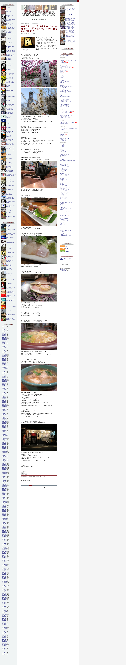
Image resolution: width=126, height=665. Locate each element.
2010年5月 (4, 526)
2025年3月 (4, 349)
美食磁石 (61, 77)
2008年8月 (4, 553)
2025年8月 (4, 342)
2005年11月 (4, 597)
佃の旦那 (61, 209)
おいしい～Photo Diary (64, 136)
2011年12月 (4, 501)
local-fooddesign (62, 145)
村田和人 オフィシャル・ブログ (65, 235)
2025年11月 (4, 338)
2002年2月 (4, 653)
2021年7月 (4, 370)
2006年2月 (4, 593)
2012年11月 (4, 486)
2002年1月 (4, 655)
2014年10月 (4, 468)
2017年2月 (4, 433)
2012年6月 (4, 493)
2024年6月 (4, 360)
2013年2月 (4, 483)
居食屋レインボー (63, 71)
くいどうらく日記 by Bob (64, 105)
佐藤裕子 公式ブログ (64, 234)
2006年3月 (4, 591)
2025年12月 (4, 337)
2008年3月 (4, 560)
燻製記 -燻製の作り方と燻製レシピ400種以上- (68, 160)
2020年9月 (4, 383)
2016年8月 (4, 440)
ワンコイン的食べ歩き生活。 (65, 106)
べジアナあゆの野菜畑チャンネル (65, 78)
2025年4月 (4, 347)
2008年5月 (4, 557)
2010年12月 (4, 517)
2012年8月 (4, 490)
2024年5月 (4, 362)
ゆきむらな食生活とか (64, 164)
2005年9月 (4, 599)
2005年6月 (4, 603)
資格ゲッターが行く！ (64, 65)
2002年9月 (4, 645)
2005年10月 (4, 598)
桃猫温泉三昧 (62, 171)
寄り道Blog (62, 144)
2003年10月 (4, 628)
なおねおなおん (62, 223)
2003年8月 (4, 631)
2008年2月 (4, 561)
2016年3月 (4, 446)
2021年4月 (4, 374)
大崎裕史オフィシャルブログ (65, 117)
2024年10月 (4, 355)
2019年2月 (4, 401)
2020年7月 (4, 385)
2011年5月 (4, 510)
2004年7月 (4, 616)
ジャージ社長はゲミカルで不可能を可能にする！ (68, 128)
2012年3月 (4, 497)
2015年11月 (4, 451)
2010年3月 (4, 528)
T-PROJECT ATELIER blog (64, 225)
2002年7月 (4, 648)
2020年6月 (4, 387)
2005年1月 (4, 610)
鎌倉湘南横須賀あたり (36, 23)
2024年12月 (4, 353)
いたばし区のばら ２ (64, 151)
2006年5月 (4, 589)
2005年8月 (4, 601)
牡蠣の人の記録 (62, 129)
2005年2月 (4, 609)
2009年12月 (4, 532)
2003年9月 (4, 630)
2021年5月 (4, 372)
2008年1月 (4, 563)
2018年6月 (4, 412)
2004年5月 (4, 619)
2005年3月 (4, 607)
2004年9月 (4, 615)
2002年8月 (4, 647)
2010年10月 (4, 519)
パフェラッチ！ (62, 204)
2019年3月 (4, 400)
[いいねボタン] (22, 473)
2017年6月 (4, 427)
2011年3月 (4, 513)
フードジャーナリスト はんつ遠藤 (66, 111)
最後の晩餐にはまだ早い (64, 66)
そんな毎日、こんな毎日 (64, 140)
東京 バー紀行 (62, 199)
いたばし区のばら (63, 188)
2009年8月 (4, 538)
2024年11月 (4, 354)
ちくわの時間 (62, 134)
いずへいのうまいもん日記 (64, 189)
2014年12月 (4, 465)
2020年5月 (4, 388)
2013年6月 (4, 477)
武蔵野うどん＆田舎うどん (64, 174)
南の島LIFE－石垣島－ (64, 227)
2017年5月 (4, 429)
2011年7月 (4, 507)
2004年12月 (4, 611)
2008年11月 (4, 549)
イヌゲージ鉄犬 (62, 219)
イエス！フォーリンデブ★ (64, 193)
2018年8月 (4, 409)
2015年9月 (4, 454)
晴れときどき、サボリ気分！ (65, 138)
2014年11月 (4, 467)
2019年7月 (4, 395)
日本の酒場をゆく (63, 62)
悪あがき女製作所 (63, 165)
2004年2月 (4, 623)
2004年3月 (4, 622)
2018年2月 (4, 417)
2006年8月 (4, 585)
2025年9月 (4, 341)
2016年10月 (4, 438)
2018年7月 (4, 410)
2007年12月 (4, 564)
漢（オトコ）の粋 (63, 155)
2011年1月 (4, 515)
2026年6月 (4, 329)
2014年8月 (4, 471)
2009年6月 (4, 540)
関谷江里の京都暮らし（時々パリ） (66, 91)
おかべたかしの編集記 (64, 218)
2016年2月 (4, 447)
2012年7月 (4, 492)
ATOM (66, 248)
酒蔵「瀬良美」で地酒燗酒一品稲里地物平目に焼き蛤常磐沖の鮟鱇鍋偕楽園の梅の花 (39, 28)
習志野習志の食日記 (63, 179)
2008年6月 (4, 556)
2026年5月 (4, 330)
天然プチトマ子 (62, 135)
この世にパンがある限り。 (64, 104)
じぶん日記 (62, 95)
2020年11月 (4, 380)
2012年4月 (4, 496)
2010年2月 (4, 530)
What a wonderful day (63, 169)
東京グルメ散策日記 (63, 190)
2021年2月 (4, 376)
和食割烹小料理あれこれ (26, 23)
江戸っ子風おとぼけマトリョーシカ (66, 202)
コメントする (32, 33)
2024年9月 (4, 356)
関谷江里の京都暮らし (64, 197)
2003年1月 (4, 640)
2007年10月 (4, 567)
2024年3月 (4, 364)
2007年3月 (4, 576)
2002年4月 (4, 651)
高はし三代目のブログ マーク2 (65, 123)
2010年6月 (4, 525)
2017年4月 (4, 430)
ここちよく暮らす (63, 139)
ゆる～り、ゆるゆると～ (64, 175)
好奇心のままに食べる (64, 215)
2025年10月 (4, 339)
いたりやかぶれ (62, 180)
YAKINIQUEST (62, 168)
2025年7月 (4, 343)
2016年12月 (4, 435)
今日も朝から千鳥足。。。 (64, 185)
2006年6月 (4, 588)
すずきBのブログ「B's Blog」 (65, 154)
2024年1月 (4, 367)
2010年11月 (4, 518)
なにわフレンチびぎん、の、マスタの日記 (67, 122)
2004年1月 (4, 624)
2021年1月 (4, 377)
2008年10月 (4, 551)
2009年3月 (4, 544)
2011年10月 (4, 504)
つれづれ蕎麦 (62, 89)
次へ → (45, 487)
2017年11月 (4, 421)
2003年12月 (4, 626)
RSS (66, 246)
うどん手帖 (62, 146)
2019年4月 (4, 398)
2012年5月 (4, 494)
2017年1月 (4, 434)
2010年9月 (4, 521)
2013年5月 (4, 479)
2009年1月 (4, 547)
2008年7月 (4, 555)
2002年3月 (4, 652)
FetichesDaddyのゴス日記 (64, 166)
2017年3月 (4, 431)
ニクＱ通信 (62, 178)
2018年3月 (4, 416)
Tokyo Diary (62, 200)
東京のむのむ (62, 76)
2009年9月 (4, 536)
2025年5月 (4, 346)
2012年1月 (4, 500)
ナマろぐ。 (62, 75)
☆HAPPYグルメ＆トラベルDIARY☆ (66, 101)
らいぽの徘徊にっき (63, 205)
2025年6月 (4, 345)
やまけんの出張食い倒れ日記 (65, 96)
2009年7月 (4, 539)
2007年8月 (4, 569)
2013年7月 (4, 476)
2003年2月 (4, 639)
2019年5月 (4, 397)
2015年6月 (4, 458)
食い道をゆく (62, 203)
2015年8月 (4, 455)
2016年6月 (4, 442)
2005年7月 (4, 602)
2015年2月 (4, 463)
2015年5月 (4, 459)
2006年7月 (4, 586)
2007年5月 (4, 573)
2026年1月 (4, 335)
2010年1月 (4, 531)
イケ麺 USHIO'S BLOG (64, 68)
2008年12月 (4, 548)
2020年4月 (4, 389)
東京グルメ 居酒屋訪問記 (64, 192)
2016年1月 (4, 448)
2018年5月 (4, 413)
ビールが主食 (62, 80)
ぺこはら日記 (62, 150)
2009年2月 (4, 546)
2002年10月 (4, 644)
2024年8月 (4, 358)
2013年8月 (4, 475)
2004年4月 (4, 620)
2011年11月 (4, 502)
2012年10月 (4, 488)
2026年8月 (4, 326)
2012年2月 (4, 498)
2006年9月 (4, 584)
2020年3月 (4, 391)
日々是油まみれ (62, 207)
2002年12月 (4, 641)
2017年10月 (4, 422)
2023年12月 (4, 368)
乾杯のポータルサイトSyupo (65, 70)
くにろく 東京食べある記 (64, 99)
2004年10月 (4, 614)
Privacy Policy (62, 269)
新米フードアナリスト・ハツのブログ (66, 86)
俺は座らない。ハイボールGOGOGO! (66, 102)
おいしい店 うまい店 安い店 (64, 81)
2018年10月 (4, 406)
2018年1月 (4, 418)
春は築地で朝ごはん (63, 97)
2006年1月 (4, 594)
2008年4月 (4, 559)
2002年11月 (4, 643)
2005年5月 (4, 605)
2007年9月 (4, 568)
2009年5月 (4, 542)
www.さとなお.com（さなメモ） (65, 220)
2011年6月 (4, 509)
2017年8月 (4, 425)
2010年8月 (4, 522)
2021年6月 (4, 371)
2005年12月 (4, 595)
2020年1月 (4, 393)
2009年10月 (4, 535)
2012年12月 (4, 485)
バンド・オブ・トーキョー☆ (65, 63)
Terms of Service (63, 270)
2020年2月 (4, 392)
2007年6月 (4, 572)
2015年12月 (4, 450)
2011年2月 (4, 514)
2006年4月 (4, 590)
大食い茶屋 (62, 173)
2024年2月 (4, 366)
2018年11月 (4, 405)
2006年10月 (4, 582)
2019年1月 (4, 402)
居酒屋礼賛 (62, 82)
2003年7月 (4, 632)
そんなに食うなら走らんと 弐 (65, 112)
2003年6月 (4, 634)
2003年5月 (4, 635)
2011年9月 (4, 505)
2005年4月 (4, 606)
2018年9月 (4, 408)
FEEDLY (67, 251)
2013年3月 (4, 481)
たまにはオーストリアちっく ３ (65, 230)
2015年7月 (4, 456)
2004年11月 (4, 612)
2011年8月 (4, 506)
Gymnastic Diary (62, 224)
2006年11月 (4, 581)
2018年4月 (4, 414)
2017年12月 (4, 419)
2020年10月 (4, 381)
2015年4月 (4, 460)
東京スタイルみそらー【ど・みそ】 (66, 115)
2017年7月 (4, 426)
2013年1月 (4, 484)
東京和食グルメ (62, 183)
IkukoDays (61, 149)
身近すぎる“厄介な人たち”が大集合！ (64, 55)
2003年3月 (4, 637)
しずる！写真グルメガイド (64, 159)
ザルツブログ (62, 156)
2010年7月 (4, 523)
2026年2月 (4, 334)
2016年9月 (4, 439)
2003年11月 (4, 627)
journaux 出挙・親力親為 (64, 100)
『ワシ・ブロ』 (62, 212)
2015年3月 (4, 461)
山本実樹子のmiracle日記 (64, 231)
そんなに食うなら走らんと (64, 116)
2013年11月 (4, 472)
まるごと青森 (62, 194)
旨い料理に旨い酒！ (63, 73)
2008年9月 (4, 552)
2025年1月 (4, 351)
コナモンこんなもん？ (64, 170)
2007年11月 (4, 565)
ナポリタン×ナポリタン (64, 90)
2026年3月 (4, 333)
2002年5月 (4, 649)
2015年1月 (4, 464)
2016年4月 (4, 444)
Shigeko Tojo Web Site (63, 233)
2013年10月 (4, 473)
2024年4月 (4, 363)
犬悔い (61, 72)
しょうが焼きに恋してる (64, 87)
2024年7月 (4, 359)
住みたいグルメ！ (63, 94)
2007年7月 (4, 570)
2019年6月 (4, 396)
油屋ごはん (62, 85)
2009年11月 (4, 534)
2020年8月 (4, 384)
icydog (61, 161)
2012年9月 (4, 489)
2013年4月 (4, 480)
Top (122, 661)
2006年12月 (4, 580)
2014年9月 (4, 469)
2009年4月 (4, 543)
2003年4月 (4, 636)
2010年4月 (4, 527)
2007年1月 (4, 578)
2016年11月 (4, 437)
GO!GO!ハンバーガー (63, 198)
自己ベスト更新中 (63, 92)
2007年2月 (4, 577)
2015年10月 (4, 452)
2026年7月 (4, 328)
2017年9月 (4, 423)
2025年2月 (4, 350)
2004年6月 (4, 618)
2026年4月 (4, 331)
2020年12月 (4, 379)
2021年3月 (4, 375)
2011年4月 (4, 511)
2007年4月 (4, 574)
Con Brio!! (62, 184)
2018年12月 (4, 404)
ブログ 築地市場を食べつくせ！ (65, 208)
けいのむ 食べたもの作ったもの (65, 67)
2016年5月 (4, 443)
